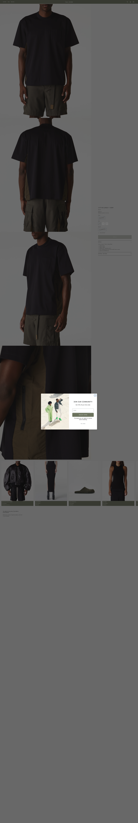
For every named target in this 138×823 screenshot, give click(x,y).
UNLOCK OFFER (83, 414)
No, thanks (83, 423)
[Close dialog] (95, 395)
